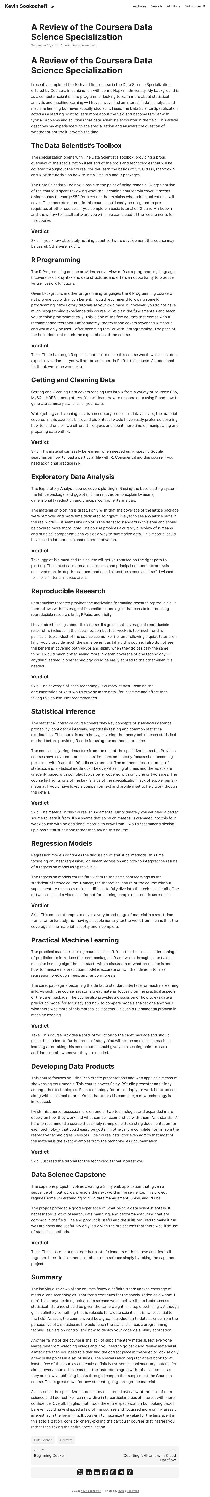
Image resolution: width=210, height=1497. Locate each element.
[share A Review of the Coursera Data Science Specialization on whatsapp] (113, 1472)
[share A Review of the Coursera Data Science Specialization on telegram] (121, 1472)
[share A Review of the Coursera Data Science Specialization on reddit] (97, 1472)
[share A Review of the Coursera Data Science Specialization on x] (80, 1472)
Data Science (43, 1440)
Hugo (121, 1490)
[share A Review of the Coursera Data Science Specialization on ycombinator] (130, 1472)
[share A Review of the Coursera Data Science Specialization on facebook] (105, 1472)
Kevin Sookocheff (26, 6)
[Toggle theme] (52, 6)
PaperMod (133, 1490)
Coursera (66, 1440)
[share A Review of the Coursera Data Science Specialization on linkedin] (89, 1472)
